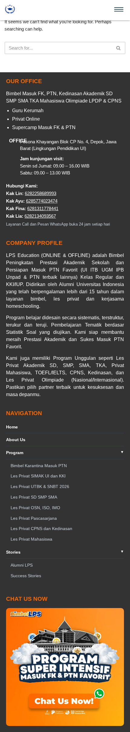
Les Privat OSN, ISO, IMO (35, 507)
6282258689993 (40, 193)
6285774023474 (41, 200)
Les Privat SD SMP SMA (34, 497)
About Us (15, 439)
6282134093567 (40, 216)
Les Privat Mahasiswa (31, 539)
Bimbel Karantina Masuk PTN (39, 465)
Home (12, 427)
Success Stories (26, 575)
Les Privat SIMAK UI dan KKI (38, 475)
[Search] (118, 48)
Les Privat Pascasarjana (34, 518)
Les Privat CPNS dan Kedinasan (41, 528)
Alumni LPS (22, 565)
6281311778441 (42, 208)
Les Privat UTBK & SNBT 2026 (40, 486)
